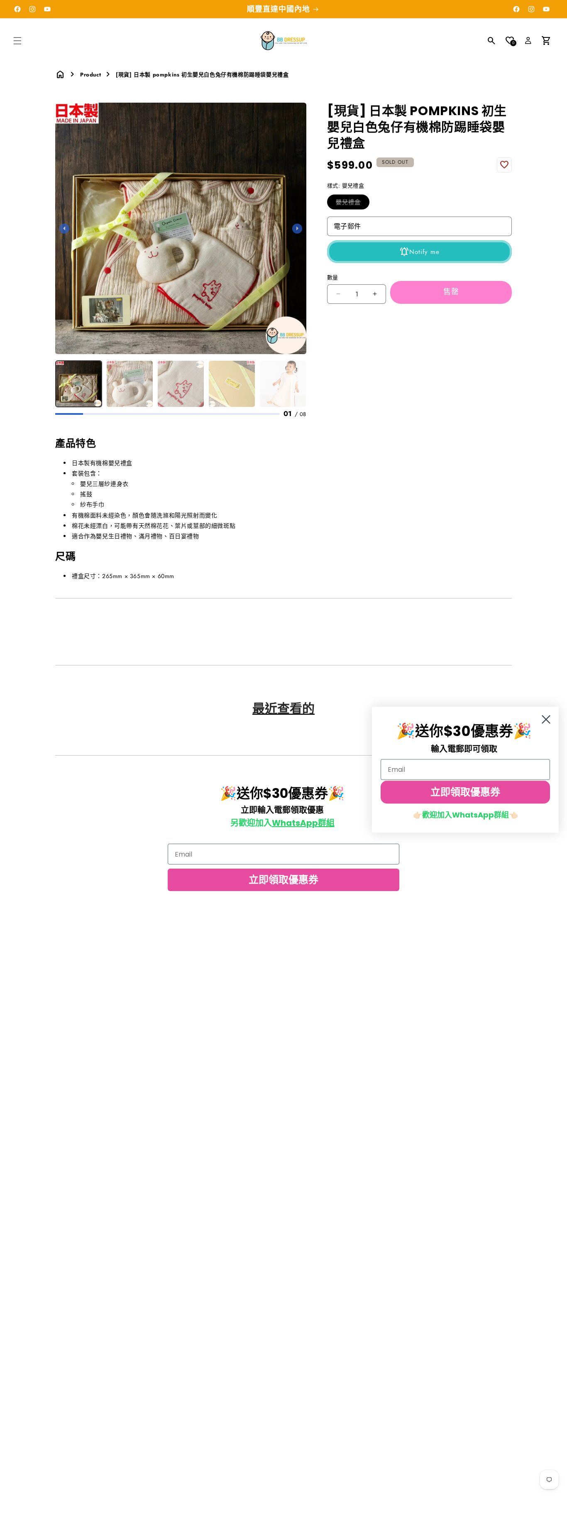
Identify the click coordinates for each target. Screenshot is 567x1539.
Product (90, 75)
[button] (17, 41)
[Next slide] (297, 229)
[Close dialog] (546, 719)
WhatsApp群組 (303, 823)
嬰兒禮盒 (351, 203)
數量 (332, 277)
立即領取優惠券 (283, 879)
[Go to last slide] (64, 229)
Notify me (424, 251)
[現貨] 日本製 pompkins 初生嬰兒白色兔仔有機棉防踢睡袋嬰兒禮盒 (202, 75)
